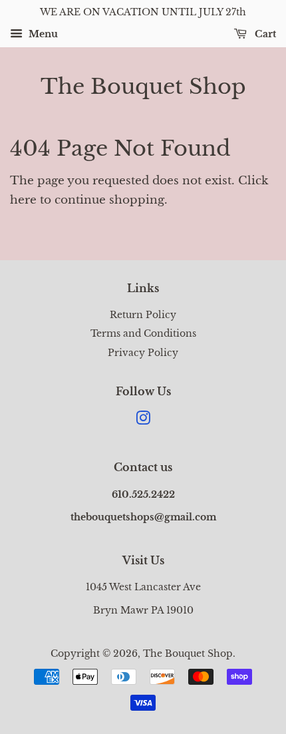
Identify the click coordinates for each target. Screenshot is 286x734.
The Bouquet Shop (143, 86)
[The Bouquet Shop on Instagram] (143, 421)
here (23, 200)
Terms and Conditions (143, 333)
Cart (264, 34)
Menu (42, 34)
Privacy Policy (143, 353)
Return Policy (143, 315)
